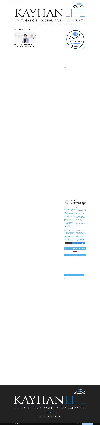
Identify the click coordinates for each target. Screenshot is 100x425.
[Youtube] (85, 1)
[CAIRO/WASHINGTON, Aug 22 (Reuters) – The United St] (81, 212)
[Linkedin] (79, 1)
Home (28, 24)
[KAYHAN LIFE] (50, 12)
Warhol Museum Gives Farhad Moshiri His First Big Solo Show (24, 45)
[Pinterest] (81, 1)
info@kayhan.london (52, 412)
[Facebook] (74, 1)
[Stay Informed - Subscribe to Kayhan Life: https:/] (81, 224)
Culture (41, 24)
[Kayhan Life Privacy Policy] (81, 423)
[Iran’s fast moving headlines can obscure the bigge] (81, 235)
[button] (84, 24)
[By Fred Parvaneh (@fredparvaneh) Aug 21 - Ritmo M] (69, 235)
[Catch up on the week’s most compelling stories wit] (69, 212)
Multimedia (49, 24)
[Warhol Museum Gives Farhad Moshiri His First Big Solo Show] (25, 37)
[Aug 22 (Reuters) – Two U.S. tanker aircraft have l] (69, 224)
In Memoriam (59, 24)
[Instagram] (76, 1)
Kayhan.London (68, 24)
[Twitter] (83, 1)
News (34, 24)
